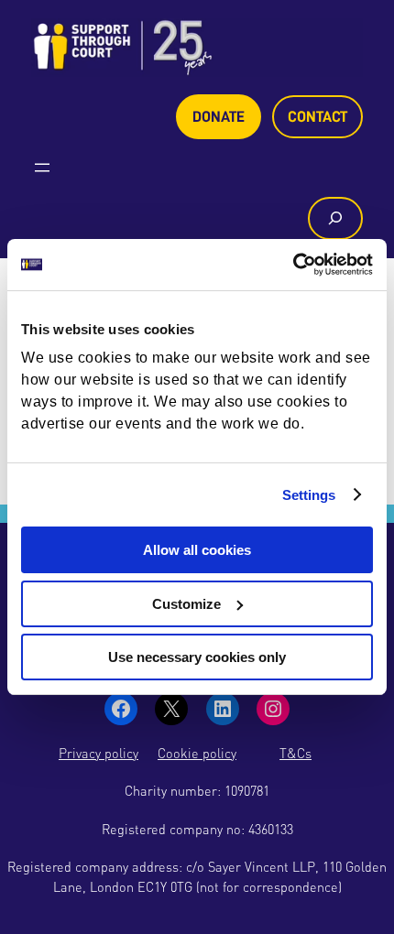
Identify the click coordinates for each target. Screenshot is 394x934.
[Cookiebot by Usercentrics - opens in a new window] (293, 265)
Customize (186, 604)
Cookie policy (197, 753)
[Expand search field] (335, 218)
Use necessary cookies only (197, 657)
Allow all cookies (197, 550)
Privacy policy (98, 753)
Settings (309, 495)
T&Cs (295, 753)
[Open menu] (42, 168)
